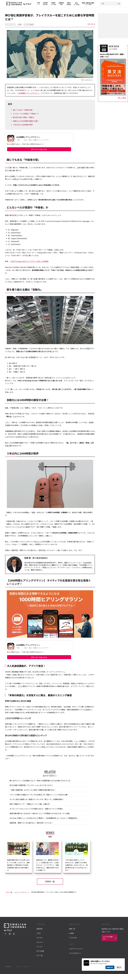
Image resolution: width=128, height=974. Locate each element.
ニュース (77, 741)
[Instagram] (9, 933)
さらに (20, 686)
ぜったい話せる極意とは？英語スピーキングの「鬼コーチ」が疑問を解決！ (37, 799)
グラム (26, 431)
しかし (7, 279)
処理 (33, 357)
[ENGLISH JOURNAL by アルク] (14, 3)
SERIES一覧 (50, 881)
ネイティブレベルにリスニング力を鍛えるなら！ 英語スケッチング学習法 (36, 808)
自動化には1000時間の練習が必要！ (26, 121)
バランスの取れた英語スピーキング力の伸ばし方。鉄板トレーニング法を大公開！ (39, 794)
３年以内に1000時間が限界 (23, 124)
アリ (16, 755)
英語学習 (39, 929)
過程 (83, 167)
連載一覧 (72, 929)
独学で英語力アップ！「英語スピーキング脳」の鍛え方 (30, 804)
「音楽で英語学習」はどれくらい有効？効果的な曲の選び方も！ (33, 790)
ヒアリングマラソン (11, 24)
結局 (6, 408)
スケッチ (49, 567)
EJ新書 (71, 933)
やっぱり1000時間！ (29, 24)
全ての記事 (40, 951)
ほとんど (38, 541)
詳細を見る (110, 967)
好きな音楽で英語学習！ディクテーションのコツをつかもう (31, 785)
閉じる (119, 967)
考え (16, 215)
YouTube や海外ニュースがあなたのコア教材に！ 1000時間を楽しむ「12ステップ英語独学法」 (44, 818)
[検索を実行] (118, 3)
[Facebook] (5, 933)
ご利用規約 (7, 967)
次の (48, 191)
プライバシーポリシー (23, 967)
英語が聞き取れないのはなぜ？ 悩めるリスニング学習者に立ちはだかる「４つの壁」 (40, 813)
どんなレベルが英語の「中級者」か (26, 113)
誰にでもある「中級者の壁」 (23, 110)
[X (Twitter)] (13, 933)
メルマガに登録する (107, 938)
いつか (29, 521)
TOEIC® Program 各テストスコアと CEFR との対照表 (29, 261)
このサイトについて (75, 949)
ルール (58, 176)
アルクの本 (72, 938)
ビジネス (39, 938)
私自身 (91, 422)
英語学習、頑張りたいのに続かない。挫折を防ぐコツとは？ (31, 823)
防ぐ (45, 550)
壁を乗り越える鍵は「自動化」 (24, 117)
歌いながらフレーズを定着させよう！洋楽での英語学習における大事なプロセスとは (40, 780)
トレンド (39, 946)
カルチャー (40, 942)
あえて (79, 724)
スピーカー (22, 706)
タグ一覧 (9, 892)
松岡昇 (19, 24)
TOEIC (38, 933)
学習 (14, 221)
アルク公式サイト (75, 953)
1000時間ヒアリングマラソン (28, 93)
